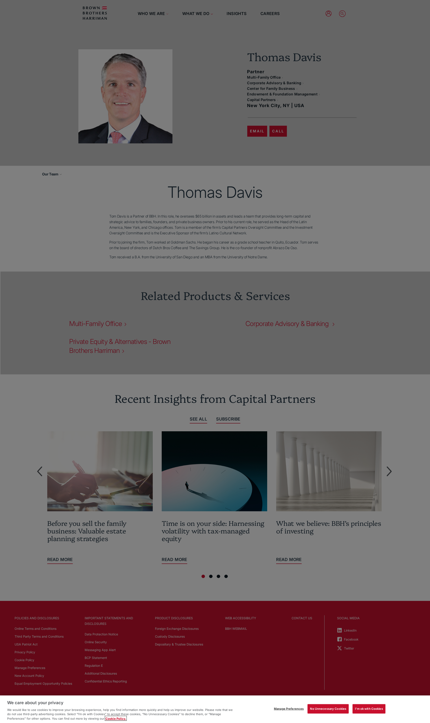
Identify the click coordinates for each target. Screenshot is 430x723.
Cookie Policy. (115, 718)
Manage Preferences (289, 708)
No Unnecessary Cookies (328, 708)
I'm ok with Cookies (369, 708)
